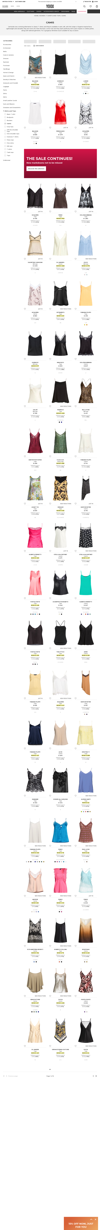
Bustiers (9, 120)
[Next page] (86, 1076)
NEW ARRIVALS (19, 11)
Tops (8, 155)
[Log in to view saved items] (91, 6)
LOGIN (95, 2)
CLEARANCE (82, 11)
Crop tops (10, 126)
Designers (65, 11)
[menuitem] (5, 6)
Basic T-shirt (11, 114)
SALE (73, 11)
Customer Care (60, 1)
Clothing (30, 11)
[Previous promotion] (24, 1)
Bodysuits (10, 117)
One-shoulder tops (13, 133)
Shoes (39, 11)
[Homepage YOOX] (50, 6)
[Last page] (95, 1076)
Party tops (10, 140)
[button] (12, 44)
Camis (9, 123)
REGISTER (88, 1)
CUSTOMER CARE (20, 1)
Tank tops (10, 152)
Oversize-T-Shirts (12, 137)
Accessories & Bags (51, 11)
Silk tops (9, 146)
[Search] (84, 6)
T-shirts (9, 149)
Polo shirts (10, 143)
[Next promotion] (76, 1)
